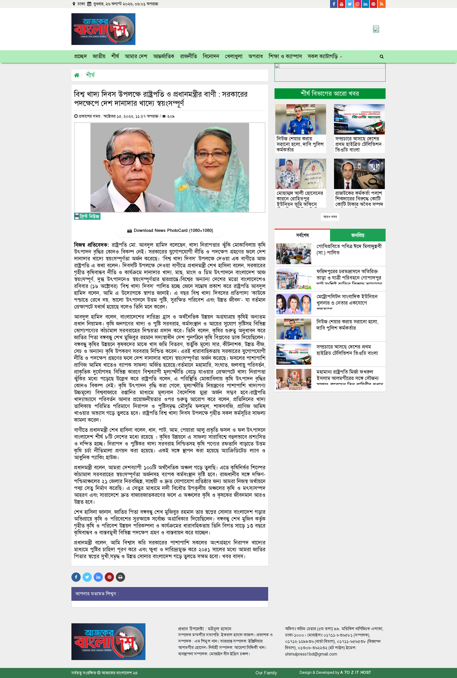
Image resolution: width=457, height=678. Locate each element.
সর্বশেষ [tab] (302, 235)
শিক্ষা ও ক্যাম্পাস (285, 56)
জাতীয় (99, 56)
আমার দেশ (136, 56)
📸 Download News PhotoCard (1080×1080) (170, 230)
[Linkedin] (366, 4)
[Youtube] (342, 4)
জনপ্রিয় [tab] (357, 235)
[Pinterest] (374, 4)
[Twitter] (350, 4)
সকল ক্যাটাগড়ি (323, 56)
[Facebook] (334, 4)
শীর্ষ (115, 56)
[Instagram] (358, 4)
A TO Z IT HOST (355, 672)
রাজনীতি (188, 56)
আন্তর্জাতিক (163, 56)
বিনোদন (211, 56)
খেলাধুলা (234, 56)
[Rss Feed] (382, 4)
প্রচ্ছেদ (80, 56)
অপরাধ (255, 56)
